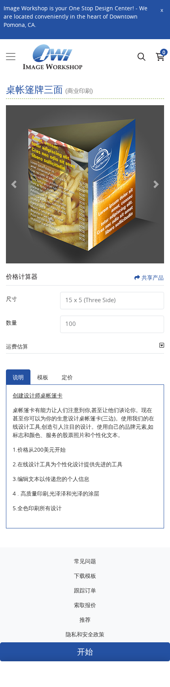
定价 (67, 377)
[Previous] (14, 184)
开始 (85, 651)
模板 (42, 377)
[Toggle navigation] (10, 56)
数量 (11, 322)
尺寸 (11, 299)
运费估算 (17, 346)
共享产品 (153, 277)
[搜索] (141, 56)
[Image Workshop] (52, 57)
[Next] (156, 184)
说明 (18, 377)
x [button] (162, 9)
